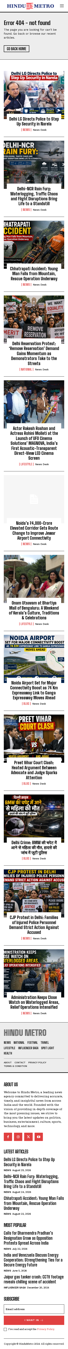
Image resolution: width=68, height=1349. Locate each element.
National (26, 369)
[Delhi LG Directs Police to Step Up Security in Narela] (34, 95)
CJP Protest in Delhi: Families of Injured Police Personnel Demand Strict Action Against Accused (34, 925)
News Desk (39, 129)
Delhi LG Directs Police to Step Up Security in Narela (34, 121)
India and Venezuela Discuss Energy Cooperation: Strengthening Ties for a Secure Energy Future (33, 1260)
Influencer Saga (15, 1287)
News (26, 129)
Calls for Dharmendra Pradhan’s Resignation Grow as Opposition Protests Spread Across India (28, 1238)
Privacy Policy (45, 1329)
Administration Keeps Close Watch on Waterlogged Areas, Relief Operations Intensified (34, 1002)
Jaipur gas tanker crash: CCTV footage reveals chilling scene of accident (34, 1279)
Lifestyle (26, 464)
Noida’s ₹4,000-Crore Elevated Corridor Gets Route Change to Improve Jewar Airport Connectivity (34, 531)
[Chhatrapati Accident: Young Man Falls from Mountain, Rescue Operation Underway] (34, 245)
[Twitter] (28, 1137)
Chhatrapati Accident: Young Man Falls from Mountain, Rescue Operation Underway (34, 273)
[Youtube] (39, 1137)
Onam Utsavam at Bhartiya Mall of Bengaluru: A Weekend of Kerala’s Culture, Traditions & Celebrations (34, 610)
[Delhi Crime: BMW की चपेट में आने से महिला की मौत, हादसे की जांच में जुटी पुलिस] (34, 819)
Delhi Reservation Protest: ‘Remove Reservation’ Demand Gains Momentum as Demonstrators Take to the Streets (34, 353)
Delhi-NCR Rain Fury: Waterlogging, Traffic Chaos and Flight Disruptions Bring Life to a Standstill (34, 196)
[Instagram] (18, 1137)
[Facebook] (8, 1137)
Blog (26, 703)
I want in (32, 1320)
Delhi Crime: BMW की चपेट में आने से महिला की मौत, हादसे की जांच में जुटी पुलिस (34, 847)
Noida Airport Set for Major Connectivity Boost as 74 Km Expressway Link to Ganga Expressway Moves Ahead (34, 690)
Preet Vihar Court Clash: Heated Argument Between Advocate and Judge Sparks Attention (34, 770)
